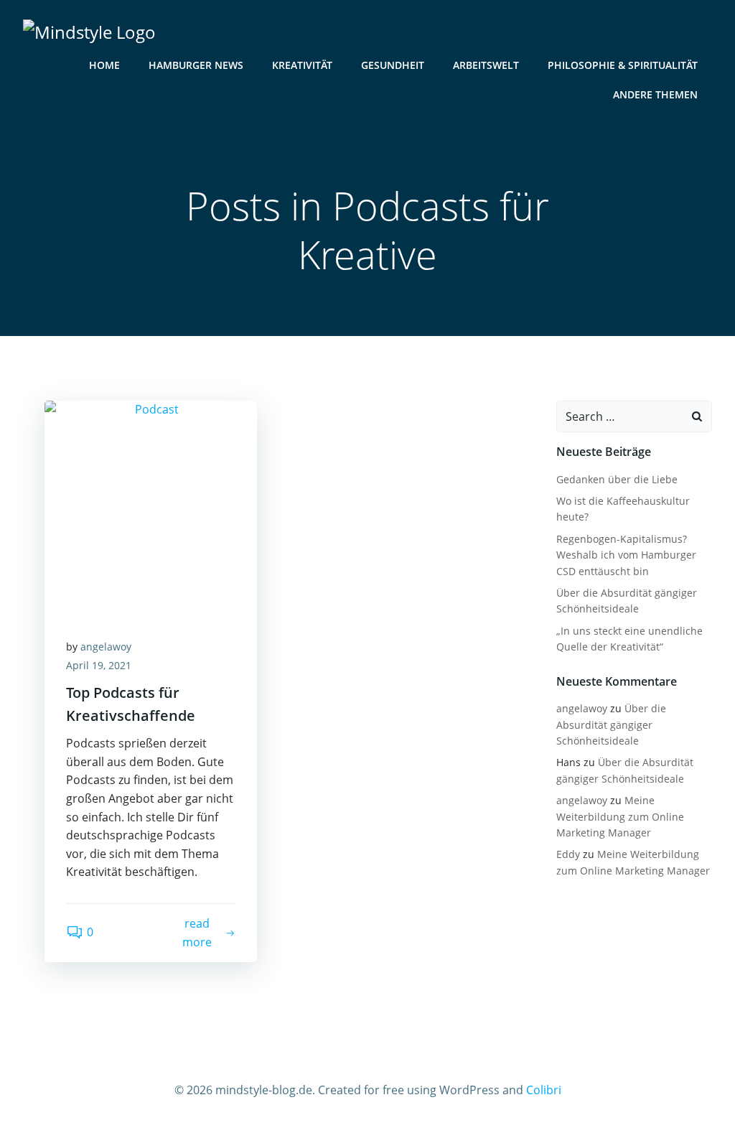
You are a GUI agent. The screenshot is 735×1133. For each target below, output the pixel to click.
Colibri (543, 1090)
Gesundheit (392, 65)
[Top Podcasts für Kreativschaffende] (151, 507)
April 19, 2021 (98, 665)
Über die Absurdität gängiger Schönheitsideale (611, 724)
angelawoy (105, 646)
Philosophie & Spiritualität (623, 65)
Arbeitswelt (486, 65)
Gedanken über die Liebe (617, 479)
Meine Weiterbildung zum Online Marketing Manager (620, 816)
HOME (104, 65)
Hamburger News (196, 65)
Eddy (568, 854)
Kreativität (302, 65)
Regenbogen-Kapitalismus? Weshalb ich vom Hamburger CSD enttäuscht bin (626, 555)
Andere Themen (655, 94)
